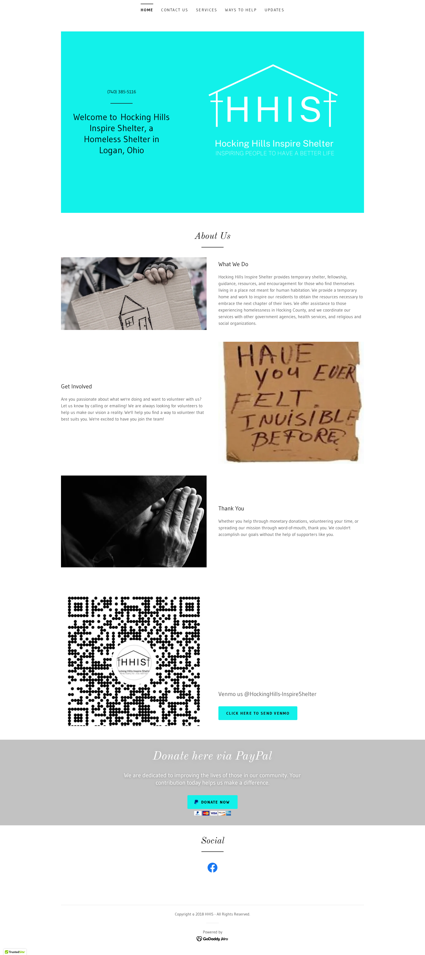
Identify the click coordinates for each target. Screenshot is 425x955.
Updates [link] (274, 9)
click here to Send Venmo (257, 713)
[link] (212, 868)
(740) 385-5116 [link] (121, 92)
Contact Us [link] (174, 9)
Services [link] (206, 9)
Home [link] (147, 9)
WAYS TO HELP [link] (241, 9)
